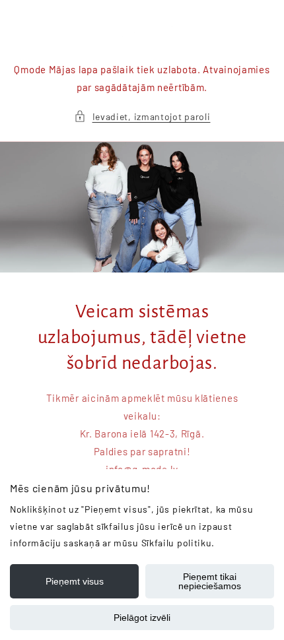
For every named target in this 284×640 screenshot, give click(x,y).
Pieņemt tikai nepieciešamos (209, 581)
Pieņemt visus (75, 581)
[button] (142, 116)
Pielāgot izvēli (142, 617)
